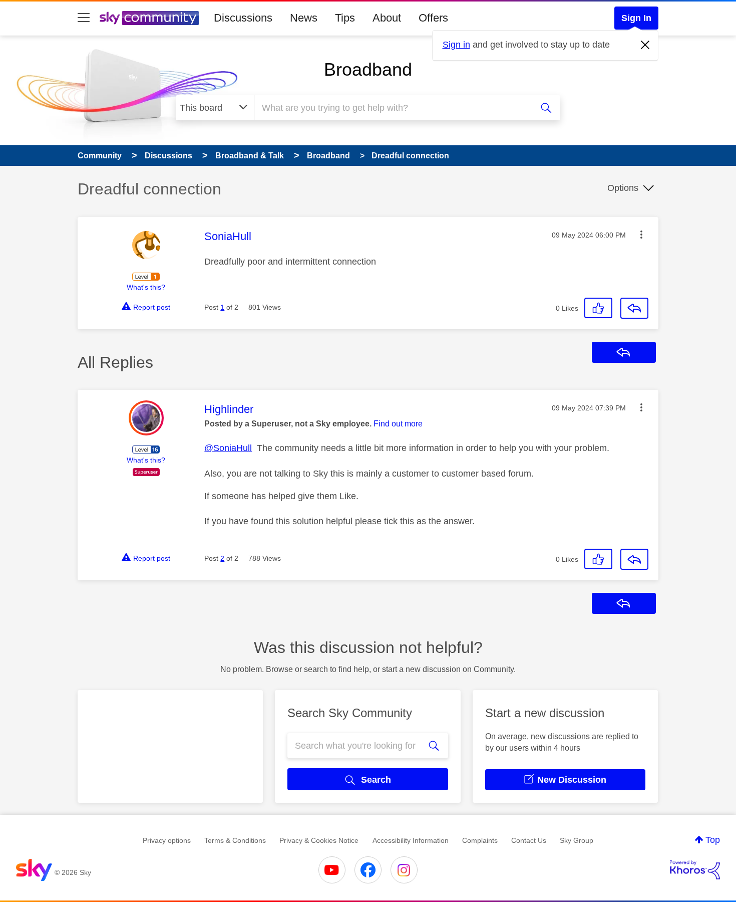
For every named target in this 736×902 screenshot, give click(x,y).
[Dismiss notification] (645, 45)
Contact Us (528, 840)
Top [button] (712, 840)
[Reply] (634, 308)
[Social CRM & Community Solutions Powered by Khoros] (695, 869)
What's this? (146, 287)
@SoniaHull (228, 448)
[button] (641, 235)
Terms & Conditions (235, 840)
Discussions (243, 18)
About (387, 18)
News (303, 18)
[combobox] (392, 107)
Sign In (636, 18)
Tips (345, 18)
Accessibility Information (411, 840)
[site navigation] (84, 18)
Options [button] (622, 188)
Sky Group (576, 840)
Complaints (480, 840)
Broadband (368, 69)
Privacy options (167, 840)
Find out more (398, 423)
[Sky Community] (149, 18)
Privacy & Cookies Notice (318, 840)
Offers (433, 18)
